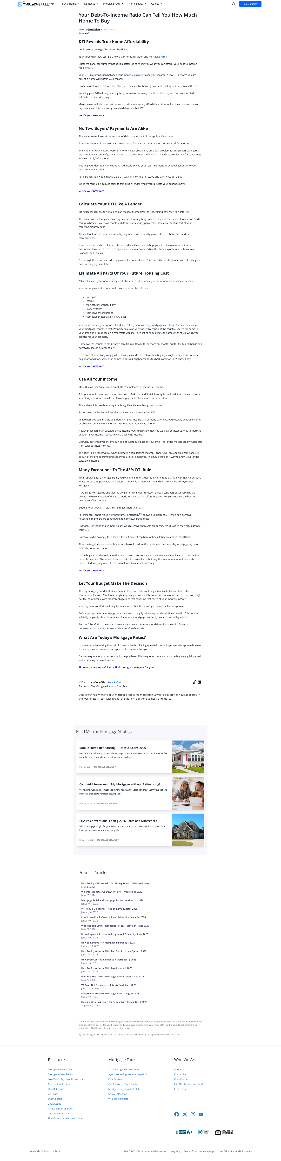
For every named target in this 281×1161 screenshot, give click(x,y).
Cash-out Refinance (58, 1113)
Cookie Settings (206, 1151)
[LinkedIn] (199, 685)
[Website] (194, 685)
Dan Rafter (114, 682)
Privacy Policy (175, 1151)
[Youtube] (201, 1114)
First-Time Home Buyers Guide (65, 1118)
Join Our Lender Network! (188, 1084)
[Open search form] (233, 4)
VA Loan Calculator (118, 1098)
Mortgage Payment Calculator (124, 1089)
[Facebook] (176, 1114)
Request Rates (250, 3)
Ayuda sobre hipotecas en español (127, 1074)
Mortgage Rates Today (60, 1069)
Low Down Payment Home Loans (66, 1079)
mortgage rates (158, 56)
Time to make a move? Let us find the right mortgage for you (116, 667)
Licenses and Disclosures (154, 1151)
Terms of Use (190, 1151)
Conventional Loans (59, 1084)
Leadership (180, 1089)
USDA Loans (55, 1098)
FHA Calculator (116, 1079)
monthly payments (134, 74)
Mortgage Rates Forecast (61, 1074)
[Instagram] (192, 1114)
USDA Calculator (117, 1093)
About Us (179, 1069)
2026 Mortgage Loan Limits (123, 1069)
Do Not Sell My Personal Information (234, 1151)
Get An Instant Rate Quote (122, 1084)
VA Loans (53, 1093)
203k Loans (54, 1103)
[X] (184, 1114)
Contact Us (180, 1074)
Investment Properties (60, 1108)
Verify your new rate (91, 115)
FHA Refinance (56, 1089)
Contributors (181, 1079)
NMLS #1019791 (132, 1151)
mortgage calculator (163, 325)
